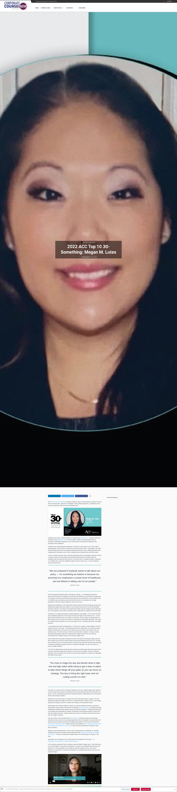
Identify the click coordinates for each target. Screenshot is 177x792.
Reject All (135, 789)
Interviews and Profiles (89, 242)
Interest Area (45, 8)
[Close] (174, 789)
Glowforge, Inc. (85, 538)
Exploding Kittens (85, 732)
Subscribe (82, 8)
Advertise (69, 8)
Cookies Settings (125, 789)
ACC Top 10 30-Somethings (58, 502)
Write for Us (58, 8)
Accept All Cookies (146, 789)
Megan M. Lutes (62, 539)
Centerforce (74, 718)
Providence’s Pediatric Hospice (56, 723)
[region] (88, 789)
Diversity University (83, 707)
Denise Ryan (86, 257)
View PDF (93, 496)
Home (37, 8)
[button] (54, 496)
